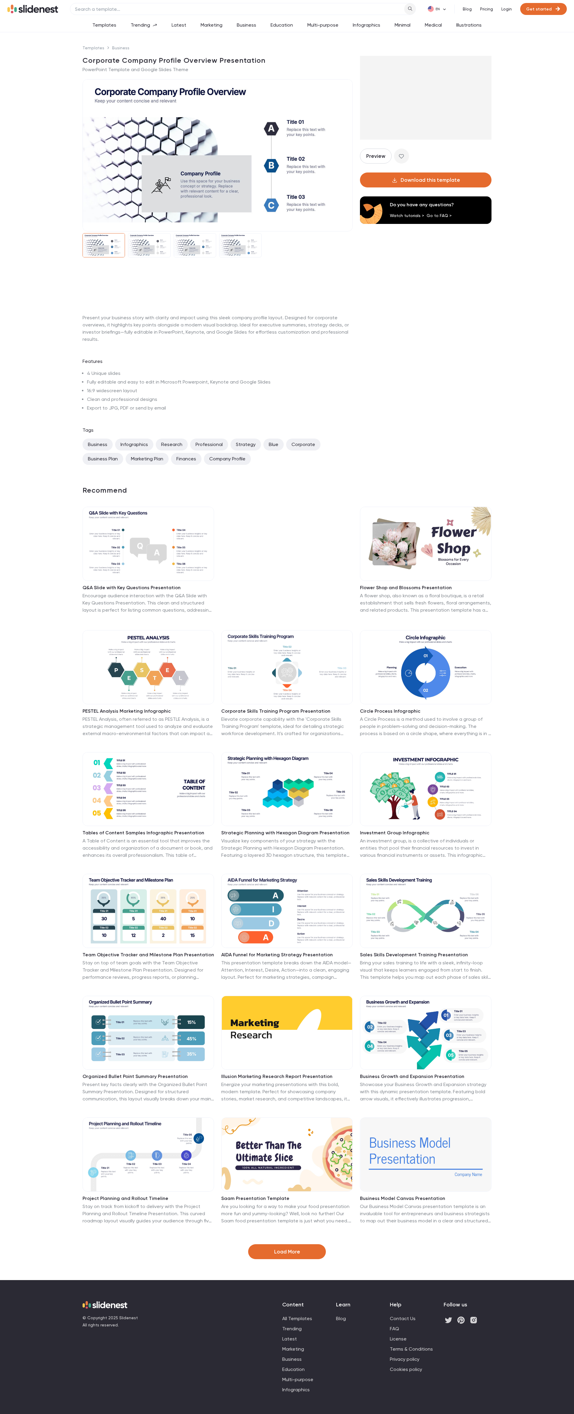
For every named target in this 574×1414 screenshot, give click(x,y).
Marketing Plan (147, 459)
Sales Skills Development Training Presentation (414, 955)
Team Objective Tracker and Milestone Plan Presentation (148, 955)
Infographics (366, 25)
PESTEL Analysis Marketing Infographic (127, 711)
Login (506, 9)
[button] (91, 155)
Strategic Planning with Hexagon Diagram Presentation (285, 833)
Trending (140, 25)
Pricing (486, 9)
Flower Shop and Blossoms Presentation (406, 587)
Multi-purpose (322, 25)
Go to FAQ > (439, 215)
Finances (186, 459)
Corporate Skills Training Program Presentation (275, 711)
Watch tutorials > (407, 215)
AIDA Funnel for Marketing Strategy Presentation (277, 955)
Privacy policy (404, 1359)
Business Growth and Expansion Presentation (412, 1076)
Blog (467, 9)
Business (246, 25)
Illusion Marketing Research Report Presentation (276, 1076)
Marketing (211, 25)
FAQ (394, 1328)
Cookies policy (406, 1369)
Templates (104, 25)
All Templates (297, 1318)
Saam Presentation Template (255, 1198)
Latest (179, 25)
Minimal (402, 25)
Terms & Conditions (411, 1349)
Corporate (303, 444)
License (398, 1339)
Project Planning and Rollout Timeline (125, 1198)
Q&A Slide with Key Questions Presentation (132, 587)
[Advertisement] (218, 314)
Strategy (246, 444)
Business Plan (103, 459)
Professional (209, 444)
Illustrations (469, 25)
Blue (273, 444)
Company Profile (227, 459)
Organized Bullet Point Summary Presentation (135, 1076)
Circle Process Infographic (390, 711)
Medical (433, 25)
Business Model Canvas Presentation (402, 1198)
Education (282, 25)
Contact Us (403, 1318)
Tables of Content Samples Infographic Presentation (143, 833)
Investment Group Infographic (394, 833)
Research (171, 444)
